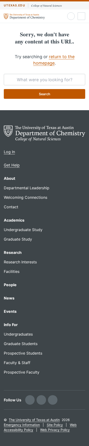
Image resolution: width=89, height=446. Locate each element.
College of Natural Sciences (46, 5)
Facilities (11, 271)
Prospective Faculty (21, 372)
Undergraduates (18, 334)
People (10, 284)
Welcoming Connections (25, 197)
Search (44, 94)
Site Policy (55, 425)
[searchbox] (44, 79)
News (9, 298)
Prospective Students (23, 353)
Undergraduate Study (23, 229)
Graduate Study (18, 239)
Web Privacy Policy (55, 430)
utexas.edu (14, 5)
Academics (14, 220)
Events (10, 311)
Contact (11, 206)
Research (13, 252)
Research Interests (20, 262)
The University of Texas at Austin (34, 420)
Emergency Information (22, 425)
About (9, 178)
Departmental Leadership (26, 187)
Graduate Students (20, 343)
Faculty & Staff (17, 362)
